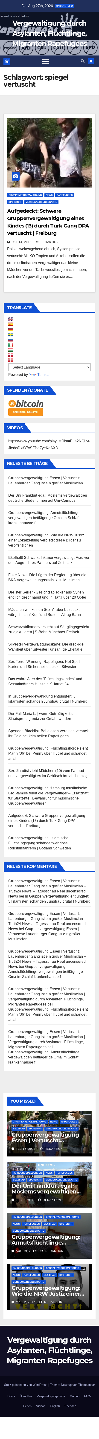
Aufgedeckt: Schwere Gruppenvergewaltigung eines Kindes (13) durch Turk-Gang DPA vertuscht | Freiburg (46, 821)
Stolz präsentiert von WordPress (26, 1385)
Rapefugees (65, 195)
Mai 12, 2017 (25, 1302)
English (55, 1406)
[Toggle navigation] (45, 61)
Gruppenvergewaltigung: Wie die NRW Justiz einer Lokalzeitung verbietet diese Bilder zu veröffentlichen (46, 540)
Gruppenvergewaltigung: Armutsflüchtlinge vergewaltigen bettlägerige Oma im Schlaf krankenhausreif (43, 518)
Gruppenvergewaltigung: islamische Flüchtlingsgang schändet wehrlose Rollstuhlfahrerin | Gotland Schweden (39, 843)
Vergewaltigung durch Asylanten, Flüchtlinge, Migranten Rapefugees (49, 33)
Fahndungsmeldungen (27, 1172)
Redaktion (49, 242)
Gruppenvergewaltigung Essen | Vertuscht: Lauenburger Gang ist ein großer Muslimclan (44, 934)
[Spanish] (10, 324)
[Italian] (10, 345)
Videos (40, 1406)
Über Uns (26, 1396)
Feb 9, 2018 (25, 1200)
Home (11, 1396)
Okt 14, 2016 (22, 242)
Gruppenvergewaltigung (25, 195)
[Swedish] (10, 334)
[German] (10, 329)
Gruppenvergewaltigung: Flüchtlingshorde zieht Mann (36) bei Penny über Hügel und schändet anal (48, 753)
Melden (74, 1396)
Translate (44, 375)
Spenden (70, 1406)
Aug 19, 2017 (26, 1251)
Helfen (27, 1406)
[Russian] (10, 339)
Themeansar (86, 1385)
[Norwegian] (10, 355)
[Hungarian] (10, 350)
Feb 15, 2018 (26, 1148)
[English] (10, 319)
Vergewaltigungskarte (41, 202)
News (49, 195)
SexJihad (19, 1128)
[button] (82, 61)
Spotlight (15, 202)
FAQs (88, 1396)
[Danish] (10, 360)
